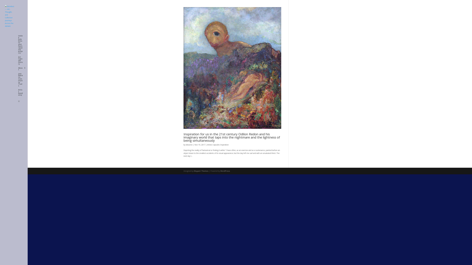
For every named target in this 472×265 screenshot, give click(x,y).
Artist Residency (20, 92)
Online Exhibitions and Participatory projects (20, 44)
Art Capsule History (20, 60)
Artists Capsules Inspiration (218, 145)
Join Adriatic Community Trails (20, 80)
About (20, 69)
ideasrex (189, 145)
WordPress (225, 171)
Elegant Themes (201, 171)
